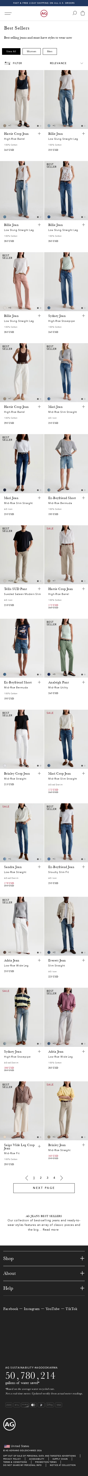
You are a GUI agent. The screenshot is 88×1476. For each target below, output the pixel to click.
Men (50, 51)
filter (17, 63)
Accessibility (36, 1459)
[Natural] (4, 307)
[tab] (38, 126)
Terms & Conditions (15, 1462)
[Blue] (49, 125)
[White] (4, 581)
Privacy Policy (12, 1459)
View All (11, 51)
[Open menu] (8, 13)
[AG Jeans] (44, 13)
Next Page (44, 1188)
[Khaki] (4, 952)
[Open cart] (83, 13)
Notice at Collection (63, 1465)
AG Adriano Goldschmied (21, 1450)
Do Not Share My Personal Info (22, 1465)
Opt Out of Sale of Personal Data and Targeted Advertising (39, 1456)
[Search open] (75, 13)
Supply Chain (60, 1459)
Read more (51, 1229)
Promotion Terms (45, 1462)
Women (31, 51)
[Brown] (4, 125)
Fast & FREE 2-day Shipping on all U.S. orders (44, 3)
